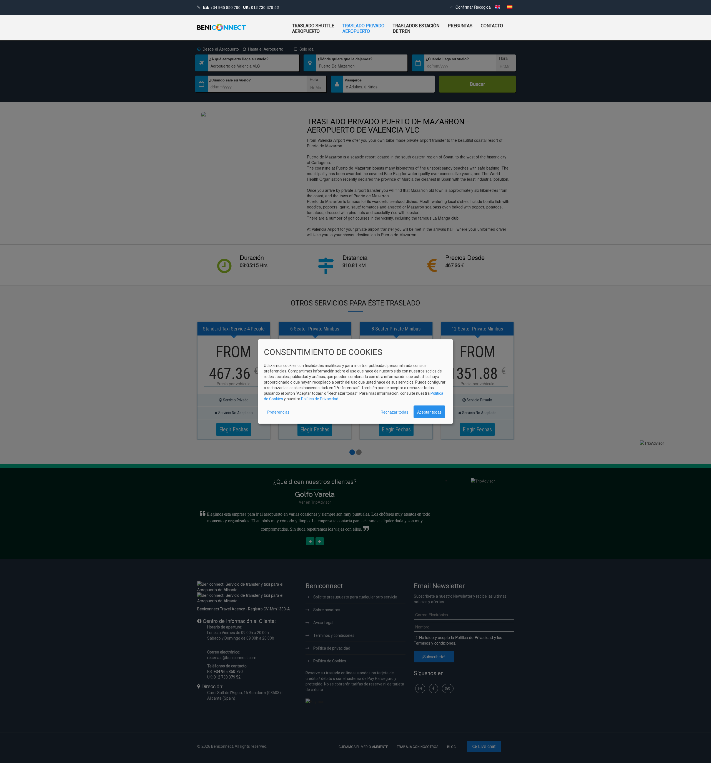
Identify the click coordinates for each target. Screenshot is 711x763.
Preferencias (278, 412)
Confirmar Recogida (473, 7)
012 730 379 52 (265, 7)
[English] (498, 7)
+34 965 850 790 (226, 7)
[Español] (509, 7)
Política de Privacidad (319, 399)
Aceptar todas (429, 412)
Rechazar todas (394, 412)
